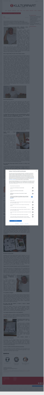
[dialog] (21, 197)
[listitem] (21, 185)
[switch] (32, 187)
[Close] (36, 171)
